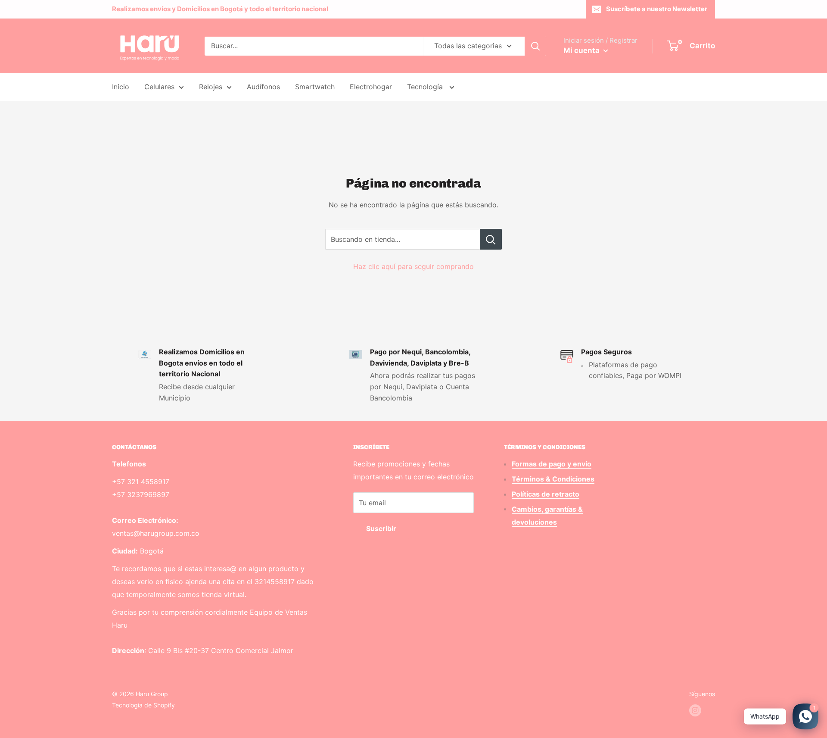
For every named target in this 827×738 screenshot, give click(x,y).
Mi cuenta (582, 50)
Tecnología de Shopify (143, 705)
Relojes (210, 86)
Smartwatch (315, 86)
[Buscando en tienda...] (491, 239)
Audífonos (263, 86)
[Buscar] (535, 46)
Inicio (120, 86)
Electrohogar (371, 86)
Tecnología (426, 86)
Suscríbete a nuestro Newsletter (656, 9)
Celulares (159, 86)
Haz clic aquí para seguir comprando (413, 266)
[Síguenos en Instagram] (695, 710)
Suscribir (381, 528)
